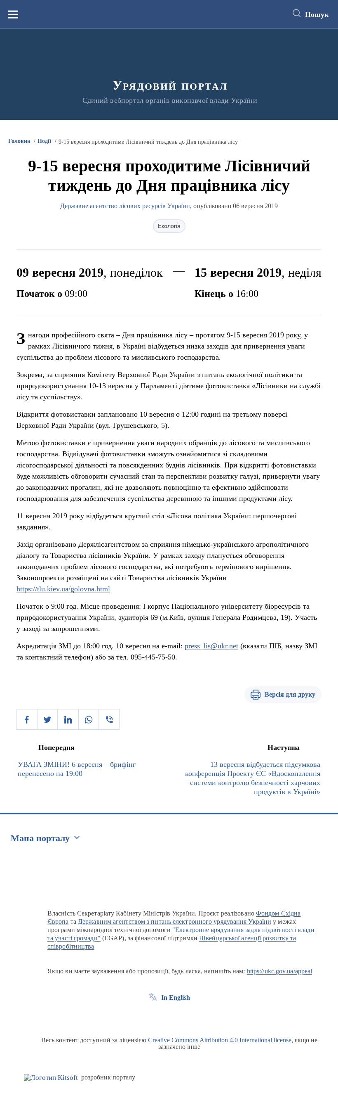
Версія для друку (290, 694)
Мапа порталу (40, 838)
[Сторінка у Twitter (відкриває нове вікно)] (168, 1016)
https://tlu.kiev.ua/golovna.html (63, 589)
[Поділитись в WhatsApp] (89, 719)
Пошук (317, 14)
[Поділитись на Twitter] (47, 719)
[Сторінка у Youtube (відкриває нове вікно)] (183, 1016)
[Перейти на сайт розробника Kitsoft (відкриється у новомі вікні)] (51, 1077)
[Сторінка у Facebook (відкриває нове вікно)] (153, 1016)
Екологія (169, 226)
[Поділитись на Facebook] (27, 719)
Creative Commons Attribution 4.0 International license (219, 1040)
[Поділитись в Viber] (109, 719)
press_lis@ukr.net (211, 646)
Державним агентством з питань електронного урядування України (174, 921)
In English (175, 997)
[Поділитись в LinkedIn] (68, 719)
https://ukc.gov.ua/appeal (279, 971)
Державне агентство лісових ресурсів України (125, 205)
